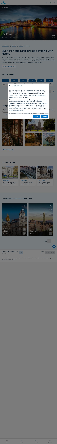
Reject (36, 116)
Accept (45, 116)
